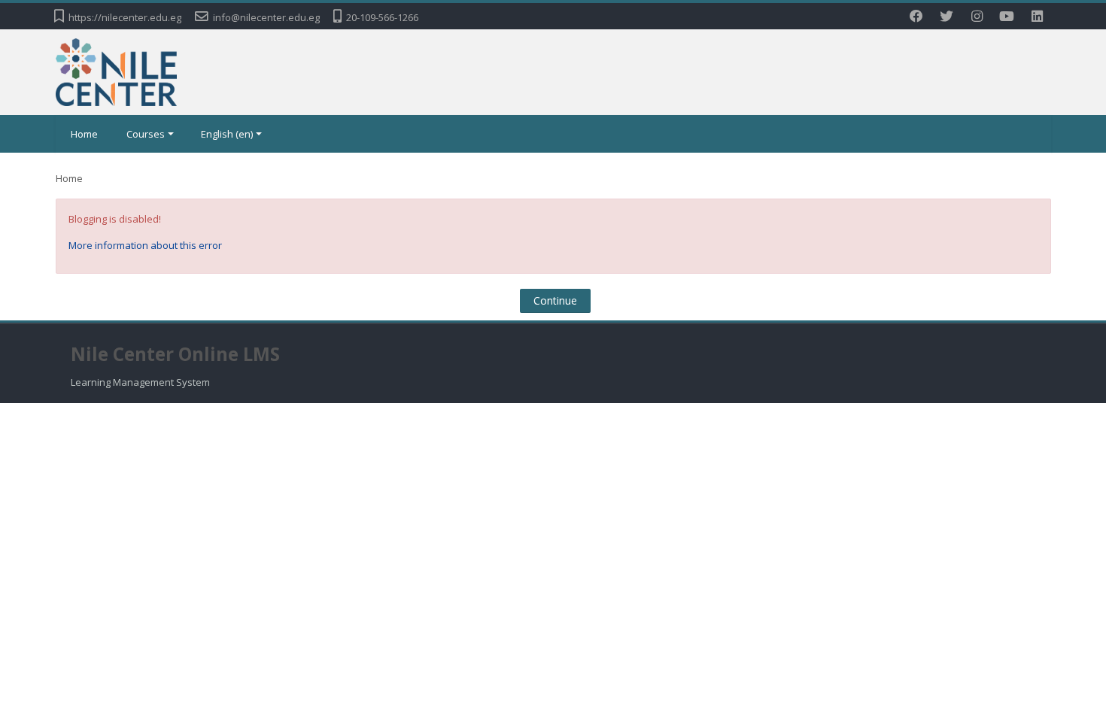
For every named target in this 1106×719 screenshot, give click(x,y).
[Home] (117, 70)
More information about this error (145, 245)
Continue (555, 300)
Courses (145, 134)
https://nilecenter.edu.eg (124, 17)
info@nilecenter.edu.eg (266, 17)
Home (84, 134)
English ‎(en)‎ (227, 134)
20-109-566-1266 (382, 17)
